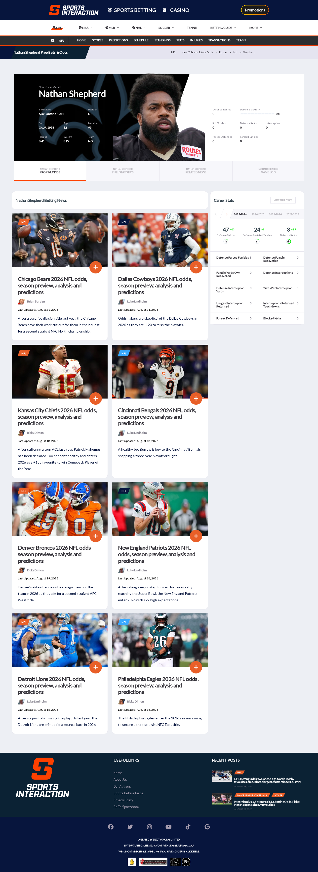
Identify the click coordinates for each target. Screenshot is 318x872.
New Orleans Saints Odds (197, 52)
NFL (59, 28)
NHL (138, 28)
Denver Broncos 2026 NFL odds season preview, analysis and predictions (54, 554)
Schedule (141, 40)
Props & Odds (50, 171)
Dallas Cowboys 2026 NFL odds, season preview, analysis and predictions (155, 285)
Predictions (118, 40)
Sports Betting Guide (128, 793)
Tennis (192, 28)
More (253, 28)
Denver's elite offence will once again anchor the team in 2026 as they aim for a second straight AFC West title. (57, 593)
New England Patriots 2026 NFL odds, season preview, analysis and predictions (156, 554)
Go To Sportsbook (126, 807)
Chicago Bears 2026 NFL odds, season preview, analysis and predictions (52, 285)
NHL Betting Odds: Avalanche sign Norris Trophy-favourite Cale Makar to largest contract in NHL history (267, 780)
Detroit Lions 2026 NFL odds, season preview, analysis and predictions (51, 685)
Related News (196, 171)
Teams (241, 40)
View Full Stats (283, 200)
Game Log (268, 171)
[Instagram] (150, 827)
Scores (97, 40)
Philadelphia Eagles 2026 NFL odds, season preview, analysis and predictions (158, 685)
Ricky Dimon (35, 432)
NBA (85, 28)
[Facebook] (111, 827)
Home (81, 40)
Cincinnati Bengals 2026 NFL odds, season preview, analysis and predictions (157, 417)
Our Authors (122, 786)
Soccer (164, 28)
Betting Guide (221, 28)
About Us (120, 779)
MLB (111, 28)
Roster (223, 52)
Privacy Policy (123, 800)
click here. (192, 851)
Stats (180, 40)
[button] (227, 214)
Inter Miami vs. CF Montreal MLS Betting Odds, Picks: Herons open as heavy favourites (267, 803)
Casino (179, 10)
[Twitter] (130, 827)
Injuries (196, 40)
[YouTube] (169, 827)
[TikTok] (188, 827)
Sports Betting (134, 10)
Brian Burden (36, 301)
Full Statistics (122, 171)
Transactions (219, 40)
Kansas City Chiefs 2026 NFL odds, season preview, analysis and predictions (57, 417)
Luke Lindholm (137, 301)
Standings (162, 40)
